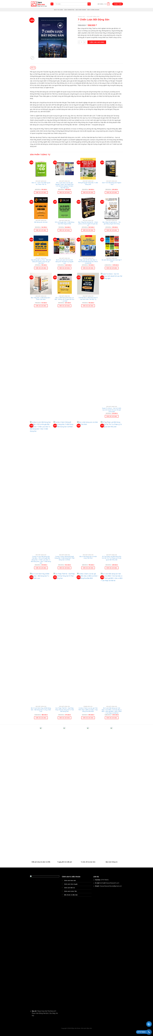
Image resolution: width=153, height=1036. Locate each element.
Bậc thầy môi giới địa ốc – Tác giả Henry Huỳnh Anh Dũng (112, 223)
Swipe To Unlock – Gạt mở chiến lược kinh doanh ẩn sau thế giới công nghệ (111, 409)
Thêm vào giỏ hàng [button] (41, 192)
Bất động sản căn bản (41, 222)
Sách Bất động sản (93, 16)
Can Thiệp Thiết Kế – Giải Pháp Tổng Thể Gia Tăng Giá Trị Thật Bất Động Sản (64, 709)
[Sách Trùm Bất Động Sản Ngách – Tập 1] (112, 169)
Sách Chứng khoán (93, 9)
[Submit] (89, 3)
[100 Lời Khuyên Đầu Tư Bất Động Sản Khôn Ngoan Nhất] (64, 208)
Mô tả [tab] (33, 67)
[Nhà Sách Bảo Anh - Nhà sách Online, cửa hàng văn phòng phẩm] (39, 4)
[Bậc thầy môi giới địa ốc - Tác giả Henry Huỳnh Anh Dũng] (112, 208)
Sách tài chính (58, 9)
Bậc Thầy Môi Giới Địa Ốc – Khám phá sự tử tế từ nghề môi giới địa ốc (88, 223)
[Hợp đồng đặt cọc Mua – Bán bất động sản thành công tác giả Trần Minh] (41, 246)
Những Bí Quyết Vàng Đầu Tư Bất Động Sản (88, 183)
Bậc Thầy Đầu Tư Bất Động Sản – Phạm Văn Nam (41, 298)
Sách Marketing (69, 9)
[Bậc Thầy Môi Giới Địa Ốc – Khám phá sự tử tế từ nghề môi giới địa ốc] (88, 208)
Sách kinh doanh (81, 9)
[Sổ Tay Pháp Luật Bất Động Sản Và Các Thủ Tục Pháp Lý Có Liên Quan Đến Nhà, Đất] (112, 487)
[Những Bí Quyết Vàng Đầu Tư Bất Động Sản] (88, 169)
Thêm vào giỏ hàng (96, 42)
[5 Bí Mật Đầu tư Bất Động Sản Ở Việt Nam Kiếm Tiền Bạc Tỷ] (88, 284)
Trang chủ (81, 16)
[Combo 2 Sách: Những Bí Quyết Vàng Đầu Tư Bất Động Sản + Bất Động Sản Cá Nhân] (64, 487)
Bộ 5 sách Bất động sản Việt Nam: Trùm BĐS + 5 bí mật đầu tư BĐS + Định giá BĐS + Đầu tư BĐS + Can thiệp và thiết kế (112, 710)
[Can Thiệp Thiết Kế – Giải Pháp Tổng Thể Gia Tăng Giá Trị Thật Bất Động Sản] (64, 639)
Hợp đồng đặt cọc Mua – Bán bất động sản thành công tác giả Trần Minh (41, 261)
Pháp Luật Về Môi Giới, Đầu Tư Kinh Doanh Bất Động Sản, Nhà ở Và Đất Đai (88, 261)
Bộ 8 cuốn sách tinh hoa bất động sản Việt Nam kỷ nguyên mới (64, 261)
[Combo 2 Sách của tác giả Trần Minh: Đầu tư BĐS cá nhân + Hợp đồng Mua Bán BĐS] (88, 639)
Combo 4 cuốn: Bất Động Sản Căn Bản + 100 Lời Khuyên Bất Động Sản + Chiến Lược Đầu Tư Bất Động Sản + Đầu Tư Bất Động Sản (41, 560)
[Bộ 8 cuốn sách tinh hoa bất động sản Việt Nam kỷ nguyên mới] (64, 246)
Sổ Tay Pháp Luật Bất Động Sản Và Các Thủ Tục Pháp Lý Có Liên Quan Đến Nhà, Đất (111, 558)
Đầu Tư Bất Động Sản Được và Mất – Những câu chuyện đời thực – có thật (64, 299)
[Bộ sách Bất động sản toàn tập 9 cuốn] (112, 246)
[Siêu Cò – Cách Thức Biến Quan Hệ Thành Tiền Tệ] (41, 169)
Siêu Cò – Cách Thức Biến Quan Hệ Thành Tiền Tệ (41, 183)
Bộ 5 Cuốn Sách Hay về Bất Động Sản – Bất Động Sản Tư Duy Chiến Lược (41, 709)
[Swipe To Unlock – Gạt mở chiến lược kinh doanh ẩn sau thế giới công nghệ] (112, 339)
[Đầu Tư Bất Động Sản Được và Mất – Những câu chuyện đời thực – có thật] (64, 284)
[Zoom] (32, 58)
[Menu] (52, 4)
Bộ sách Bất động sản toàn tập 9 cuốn (111, 260)
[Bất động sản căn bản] (41, 208)
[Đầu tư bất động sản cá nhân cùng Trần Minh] (88, 487)
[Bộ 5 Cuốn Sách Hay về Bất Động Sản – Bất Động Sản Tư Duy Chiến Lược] (41, 639)
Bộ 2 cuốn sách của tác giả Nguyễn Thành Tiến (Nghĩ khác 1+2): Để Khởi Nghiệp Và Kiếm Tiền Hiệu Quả (64, 185)
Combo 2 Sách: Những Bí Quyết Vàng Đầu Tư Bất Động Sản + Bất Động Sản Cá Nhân (64, 558)
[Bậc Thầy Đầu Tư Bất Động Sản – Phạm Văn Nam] (41, 284)
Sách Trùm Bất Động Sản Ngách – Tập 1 (111, 183)
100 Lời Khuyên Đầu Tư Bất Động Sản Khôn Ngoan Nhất (64, 223)
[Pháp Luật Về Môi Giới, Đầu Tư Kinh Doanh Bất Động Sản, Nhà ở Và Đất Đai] (88, 246)
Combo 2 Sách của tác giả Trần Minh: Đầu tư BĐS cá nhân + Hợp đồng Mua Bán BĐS (88, 709)
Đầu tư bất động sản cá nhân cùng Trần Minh (88, 557)
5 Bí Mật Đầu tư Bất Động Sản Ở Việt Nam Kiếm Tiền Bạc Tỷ (88, 298)
